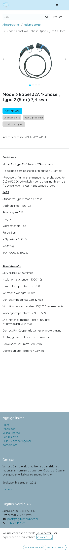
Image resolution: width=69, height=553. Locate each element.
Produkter (9, 429)
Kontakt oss (12, 111)
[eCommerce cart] (56, 5)
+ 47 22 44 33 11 (16, 523)
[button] (59, 17)
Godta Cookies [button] (55, 547)
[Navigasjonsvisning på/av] (63, 4)
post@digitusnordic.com (22, 519)
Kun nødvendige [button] (34, 547)
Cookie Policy (44, 537)
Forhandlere (10, 489)
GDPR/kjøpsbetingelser (17, 441)
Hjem (6, 424)
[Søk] (46, 17)
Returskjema (10, 437)
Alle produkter (11, 24)
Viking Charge (11, 433)
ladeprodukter (33, 24)
